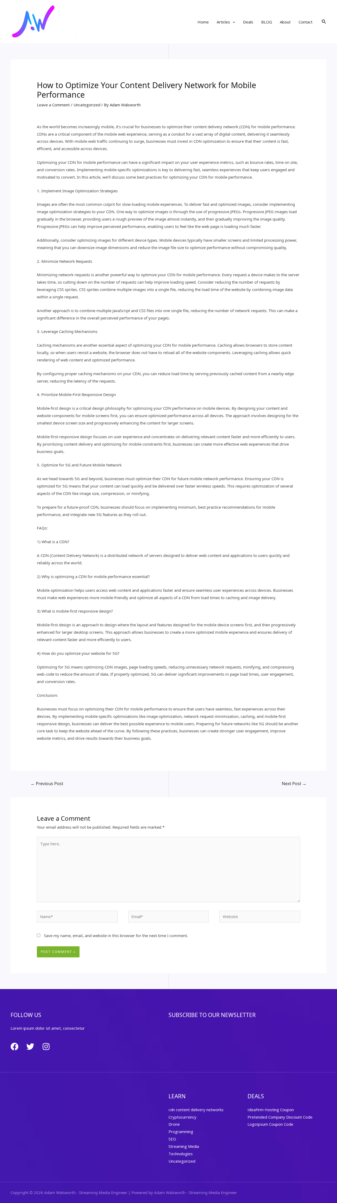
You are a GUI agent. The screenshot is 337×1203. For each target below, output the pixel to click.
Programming (180, 1131)
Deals (248, 22)
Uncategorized (86, 104)
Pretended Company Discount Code (280, 1117)
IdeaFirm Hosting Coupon (270, 1109)
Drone (174, 1124)
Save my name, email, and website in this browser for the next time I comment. (116, 935)
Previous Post (47, 783)
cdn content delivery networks (196, 1109)
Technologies (180, 1153)
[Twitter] (30, 1047)
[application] (232, 22)
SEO (172, 1139)
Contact (306, 22)
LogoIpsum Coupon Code (270, 1124)
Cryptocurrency (182, 1117)
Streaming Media (183, 1146)
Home (203, 22)
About (285, 22)
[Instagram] (46, 1047)
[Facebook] (14, 1047)
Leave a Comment (53, 104)
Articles (223, 22)
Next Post (294, 783)
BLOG (266, 22)
